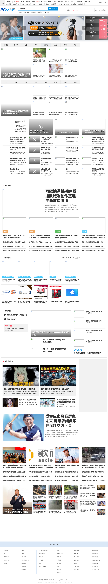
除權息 (28, 1)
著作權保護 (95, 566)
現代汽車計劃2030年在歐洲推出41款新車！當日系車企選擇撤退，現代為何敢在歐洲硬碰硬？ (40, 246)
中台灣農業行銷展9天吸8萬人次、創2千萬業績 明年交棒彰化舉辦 (93, 246)
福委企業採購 (42, 566)
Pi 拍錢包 (41, 560)
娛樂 (55, 82)
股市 (23, 554)
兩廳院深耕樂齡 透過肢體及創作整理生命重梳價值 (61, 196)
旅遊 (26, 82)
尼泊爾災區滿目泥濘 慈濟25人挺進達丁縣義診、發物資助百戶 (93, 480)
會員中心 (59, 569)
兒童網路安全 (95, 557)
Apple (55, 45)
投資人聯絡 (95, 563)
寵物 (16, 82)
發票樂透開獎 (25, 560)
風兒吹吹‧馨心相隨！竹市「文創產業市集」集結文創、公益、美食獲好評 (66, 480)
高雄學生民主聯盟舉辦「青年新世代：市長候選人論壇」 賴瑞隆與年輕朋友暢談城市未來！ (88, 504)
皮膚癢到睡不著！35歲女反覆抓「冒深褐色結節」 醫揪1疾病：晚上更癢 (66, 242)
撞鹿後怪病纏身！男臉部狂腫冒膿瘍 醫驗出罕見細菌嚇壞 (40, 476)
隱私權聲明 (95, 550)
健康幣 (46, 45)
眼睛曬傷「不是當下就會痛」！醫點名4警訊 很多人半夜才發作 (67, 246)
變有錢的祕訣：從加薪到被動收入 (87, 352)
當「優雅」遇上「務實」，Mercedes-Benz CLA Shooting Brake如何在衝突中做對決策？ (41, 242)
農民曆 (34, 1)
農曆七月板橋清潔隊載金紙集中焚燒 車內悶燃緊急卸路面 (93, 242)
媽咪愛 (5, 563)
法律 (65, 82)
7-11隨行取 (16, 4)
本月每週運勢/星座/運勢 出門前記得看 (15, 315)
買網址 (60, 4)
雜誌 (58, 566)
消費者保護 (95, 554)
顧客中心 (73, 4)
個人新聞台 (87, 1)
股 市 (15, 1)
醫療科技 (59, 557)
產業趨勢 (59, 560)
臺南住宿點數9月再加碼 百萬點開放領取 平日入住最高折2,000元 (93, 472)
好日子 (67, 1)
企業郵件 (76, 569)
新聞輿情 (24, 569)
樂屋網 (35, 4)
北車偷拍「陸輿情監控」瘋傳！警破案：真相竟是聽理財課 (92, 476)
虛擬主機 (76, 566)
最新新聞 (8, 1)
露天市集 (28, 4)
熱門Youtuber (60, 554)
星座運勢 (60, 1)
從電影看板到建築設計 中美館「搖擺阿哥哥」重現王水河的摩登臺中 (14, 480)
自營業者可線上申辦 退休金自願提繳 (87, 510)
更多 (3, 4)
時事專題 (24, 563)
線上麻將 (79, 1)
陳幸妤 (16, 45)
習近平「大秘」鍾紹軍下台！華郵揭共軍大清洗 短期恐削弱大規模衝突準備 (87, 487)
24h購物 (8, 4)
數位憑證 (66, 4)
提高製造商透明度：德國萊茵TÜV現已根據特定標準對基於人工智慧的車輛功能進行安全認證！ (40, 250)
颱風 (26, 45)
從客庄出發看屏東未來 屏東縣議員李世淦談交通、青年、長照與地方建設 (61, 421)
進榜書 (49, 1)
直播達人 (76, 554)
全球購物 (6, 560)
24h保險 (41, 4)
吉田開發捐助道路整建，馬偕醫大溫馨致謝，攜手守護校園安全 (14, 472)
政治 (6, 82)
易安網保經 (42, 554)
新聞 (23, 550)
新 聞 (22, 1)
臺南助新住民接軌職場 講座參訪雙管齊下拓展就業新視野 (14, 476)
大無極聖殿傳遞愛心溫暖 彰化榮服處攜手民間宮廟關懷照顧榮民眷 (40, 480)
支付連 (41, 557)
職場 (75, 82)
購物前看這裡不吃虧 (10, 319)
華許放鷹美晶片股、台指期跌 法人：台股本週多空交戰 (14, 246)
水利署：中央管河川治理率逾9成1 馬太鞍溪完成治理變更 (14, 250)
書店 (22, 4)
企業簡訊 (76, 560)
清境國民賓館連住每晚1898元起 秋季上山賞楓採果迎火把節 (40, 472)
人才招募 (80, 4)
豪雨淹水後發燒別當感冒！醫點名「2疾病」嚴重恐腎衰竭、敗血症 (67, 250)
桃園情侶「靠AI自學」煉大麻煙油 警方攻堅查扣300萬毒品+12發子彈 (87, 495)
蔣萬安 (6, 45)
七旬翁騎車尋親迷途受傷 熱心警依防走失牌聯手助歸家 (93, 250)
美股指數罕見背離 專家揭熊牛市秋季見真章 (14, 242)
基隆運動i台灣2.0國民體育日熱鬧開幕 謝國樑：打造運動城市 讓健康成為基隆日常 (67, 472)
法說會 (73, 1)
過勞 (36, 45)
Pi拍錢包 (53, 4)
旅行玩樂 (43, 1)
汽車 (36, 82)
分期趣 (47, 4)
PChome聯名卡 (43, 550)
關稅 (65, 45)
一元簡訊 (76, 550)
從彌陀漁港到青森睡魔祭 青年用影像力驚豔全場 (66, 476)
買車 (54, 1)
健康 (45, 82)
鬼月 (75, 45)
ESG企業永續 (95, 569)
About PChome (96, 560)
